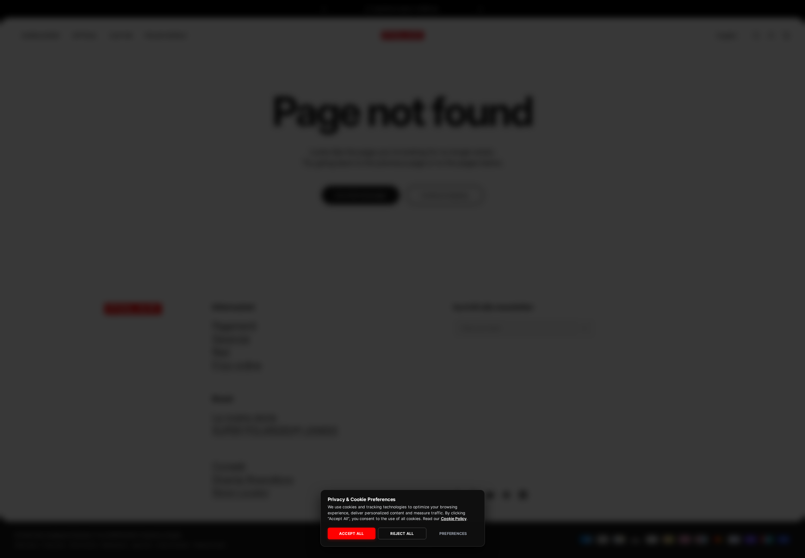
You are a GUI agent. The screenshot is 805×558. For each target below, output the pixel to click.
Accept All (351, 533)
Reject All (402, 533)
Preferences (453, 533)
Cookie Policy (454, 518)
